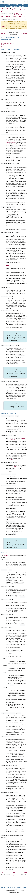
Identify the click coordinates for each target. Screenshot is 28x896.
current (4, 26)
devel (17, 13)
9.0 (15, 16)
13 (14, 15)
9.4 (4, 16)
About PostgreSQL (22, 887)
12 (16, 15)
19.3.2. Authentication (6, 44)
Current (14, 10)
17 (20, 10)
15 (24, 10)
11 (18, 15)
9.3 (7, 16)
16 (22, 10)
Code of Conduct (11, 887)
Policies (3, 887)
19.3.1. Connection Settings (7, 43)
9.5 (2, 16)
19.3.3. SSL (3, 46)
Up (4, 33)
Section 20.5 (9, 459)
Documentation (5, 8)
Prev (2, 33)
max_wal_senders (13, 159)
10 (21, 15)
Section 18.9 (6, 555)
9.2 (9, 16)
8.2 (22, 16)
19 (14, 13)
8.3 (20, 16)
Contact (14, 889)
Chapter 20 (21, 86)
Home (22, 33)
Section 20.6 (13, 466)
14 (1, 11)
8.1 (25, 16)
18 (17, 10)
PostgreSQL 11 (15, 8)
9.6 (23, 15)
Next (25, 33)
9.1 (12, 16)
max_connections (10, 142)
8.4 (17, 16)
